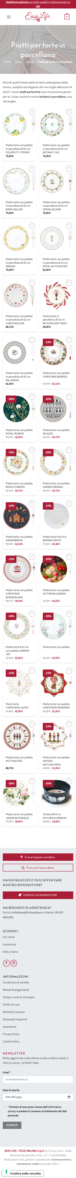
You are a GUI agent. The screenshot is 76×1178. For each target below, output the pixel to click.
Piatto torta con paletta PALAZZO (56, 432)
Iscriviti (12, 1125)
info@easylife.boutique (26, 912)
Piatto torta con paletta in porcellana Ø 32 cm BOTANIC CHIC (56, 148)
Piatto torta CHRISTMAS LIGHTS (17, 706)
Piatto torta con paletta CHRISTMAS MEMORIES (56, 706)
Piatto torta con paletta (56, 647)
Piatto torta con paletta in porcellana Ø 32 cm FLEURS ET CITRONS (19, 148)
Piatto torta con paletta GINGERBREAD (19, 538)
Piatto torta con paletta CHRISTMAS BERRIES (56, 375)
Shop (18, 62)
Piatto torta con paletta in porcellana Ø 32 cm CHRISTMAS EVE (19, 319)
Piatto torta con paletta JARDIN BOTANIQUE (19, 816)
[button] (8, 16)
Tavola (30, 62)
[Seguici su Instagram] (13, 963)
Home (7, 62)
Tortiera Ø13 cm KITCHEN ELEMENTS (54, 816)
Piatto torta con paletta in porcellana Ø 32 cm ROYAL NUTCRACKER (56, 262)
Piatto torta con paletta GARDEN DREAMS (56, 485)
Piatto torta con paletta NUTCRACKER (19, 759)
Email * (7, 1072)
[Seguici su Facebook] (6, 963)
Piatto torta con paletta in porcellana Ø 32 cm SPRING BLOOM (56, 206)
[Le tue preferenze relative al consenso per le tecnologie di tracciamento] (6, 1171)
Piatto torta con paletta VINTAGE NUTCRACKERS (56, 761)
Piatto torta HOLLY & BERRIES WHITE (54, 538)
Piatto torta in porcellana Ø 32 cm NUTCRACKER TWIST (55, 319)
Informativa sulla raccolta (23, 1173)
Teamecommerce (61, 1160)
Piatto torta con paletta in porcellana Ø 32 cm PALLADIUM (19, 376)
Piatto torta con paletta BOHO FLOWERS (19, 485)
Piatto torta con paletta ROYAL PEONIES (19, 432)
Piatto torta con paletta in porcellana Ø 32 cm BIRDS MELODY (19, 206)
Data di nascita (11, 1090)
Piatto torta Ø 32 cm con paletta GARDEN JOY (17, 650)
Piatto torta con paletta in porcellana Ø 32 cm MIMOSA (19, 262)
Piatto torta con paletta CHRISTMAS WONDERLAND (19, 593)
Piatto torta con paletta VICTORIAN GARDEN (56, 592)
